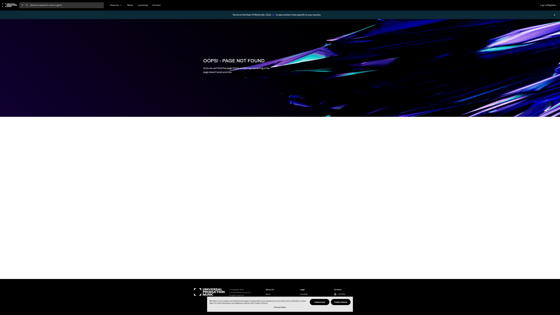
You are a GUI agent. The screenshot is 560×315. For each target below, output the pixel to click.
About (268, 294)
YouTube (341, 294)
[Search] (27, 5)
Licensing (303, 294)
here (273, 15)
